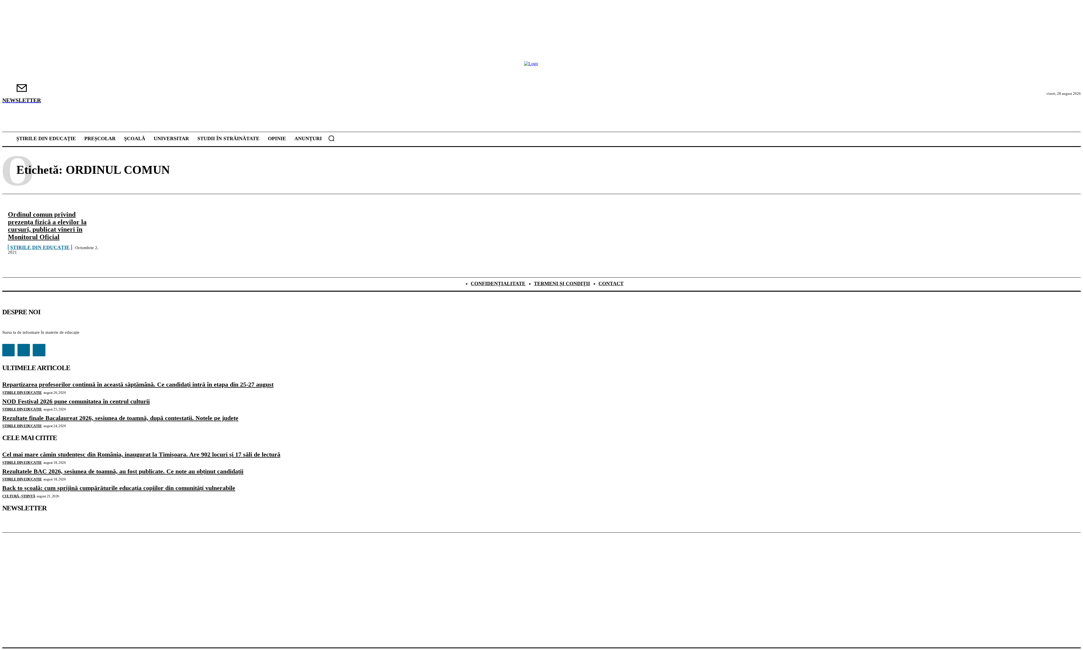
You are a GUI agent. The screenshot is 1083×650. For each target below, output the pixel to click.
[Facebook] (8, 350)
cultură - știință (18, 496)
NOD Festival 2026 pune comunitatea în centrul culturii (76, 401)
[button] (331, 138)
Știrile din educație (40, 247)
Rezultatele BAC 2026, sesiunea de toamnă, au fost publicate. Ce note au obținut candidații (122, 471)
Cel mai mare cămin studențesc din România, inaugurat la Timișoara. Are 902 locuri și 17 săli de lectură (141, 454)
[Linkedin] (23, 350)
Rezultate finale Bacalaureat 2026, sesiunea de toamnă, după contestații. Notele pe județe (120, 417)
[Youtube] (39, 350)
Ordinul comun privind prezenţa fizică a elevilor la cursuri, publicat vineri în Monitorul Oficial (47, 225)
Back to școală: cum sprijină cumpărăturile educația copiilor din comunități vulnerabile (118, 487)
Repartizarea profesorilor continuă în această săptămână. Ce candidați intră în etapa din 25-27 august (138, 384)
